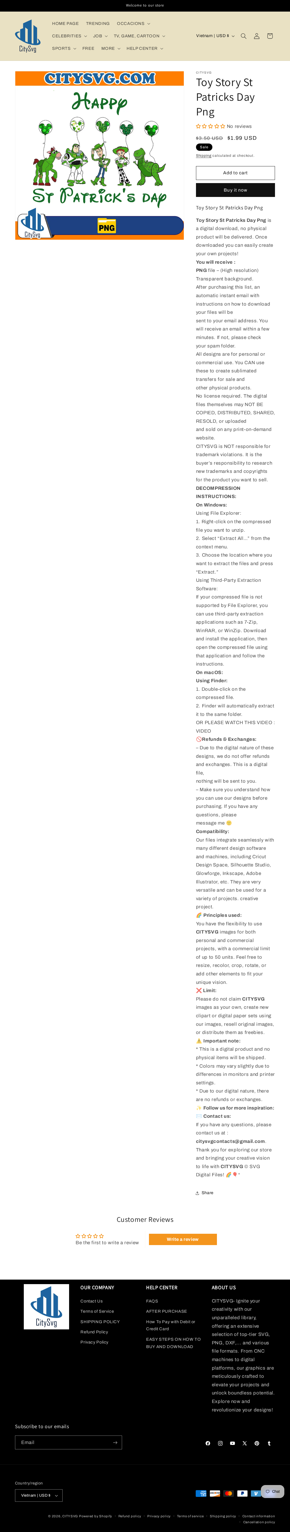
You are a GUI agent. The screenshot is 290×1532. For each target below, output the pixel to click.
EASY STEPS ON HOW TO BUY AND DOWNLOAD (173, 1343)
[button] (133, 23)
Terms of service (190, 1516)
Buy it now (235, 190)
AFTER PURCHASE (166, 1311)
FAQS (152, 1301)
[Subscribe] (114, 1442)
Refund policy (129, 1516)
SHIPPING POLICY (100, 1321)
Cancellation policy (259, 1522)
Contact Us (91, 1301)
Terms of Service (97, 1311)
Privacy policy (159, 1516)
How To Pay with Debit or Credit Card (170, 1325)
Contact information (258, 1516)
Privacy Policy (94, 1342)
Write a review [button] (183, 1239)
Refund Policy (94, 1332)
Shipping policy (223, 1516)
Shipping (204, 156)
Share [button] (208, 1192)
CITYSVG (70, 1516)
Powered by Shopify (95, 1516)
